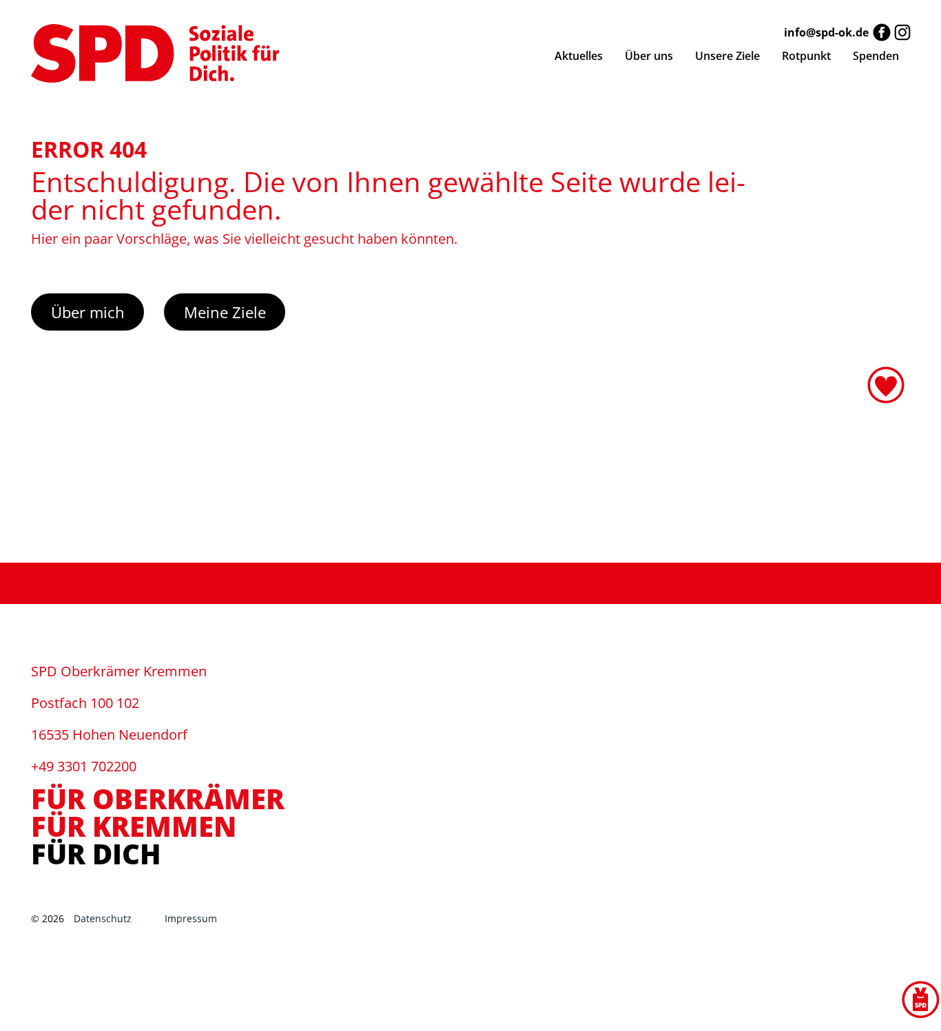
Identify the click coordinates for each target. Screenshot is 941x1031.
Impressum (191, 918)
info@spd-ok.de (826, 32)
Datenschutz (105, 918)
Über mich (88, 312)
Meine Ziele (225, 312)
